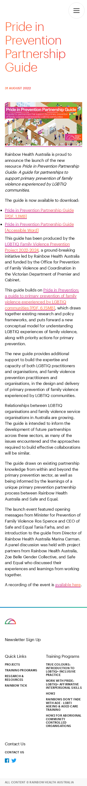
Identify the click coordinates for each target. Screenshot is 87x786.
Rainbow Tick (16, 685)
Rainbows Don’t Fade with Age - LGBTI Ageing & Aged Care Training (63, 704)
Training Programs (21, 670)
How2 (50, 693)
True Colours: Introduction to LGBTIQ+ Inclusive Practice (61, 669)
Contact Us (14, 752)
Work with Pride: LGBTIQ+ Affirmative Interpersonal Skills (64, 684)
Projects (12, 664)
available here (67, 584)
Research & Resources (14, 677)
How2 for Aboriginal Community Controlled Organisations (64, 720)
